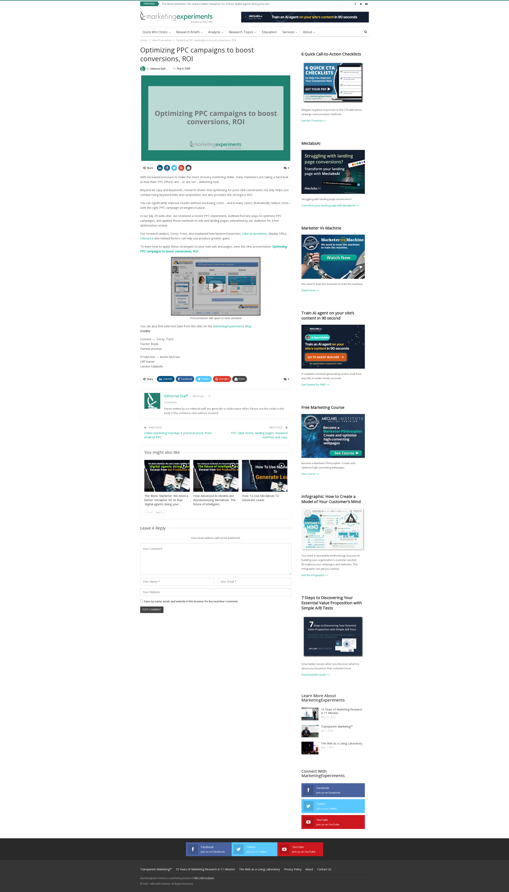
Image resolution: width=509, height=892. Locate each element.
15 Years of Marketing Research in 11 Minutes (341, 711)
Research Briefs (188, 32)
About (307, 32)
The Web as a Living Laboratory (341, 743)
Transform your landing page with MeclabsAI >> (330, 205)
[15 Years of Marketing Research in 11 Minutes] (310, 714)
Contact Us (324, 869)
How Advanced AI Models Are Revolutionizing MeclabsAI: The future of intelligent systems (215, 4)
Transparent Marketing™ (337, 726)
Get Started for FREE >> (315, 384)
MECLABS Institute (204, 878)
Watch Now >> (310, 290)
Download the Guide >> (315, 674)
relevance (146, 238)
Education (269, 32)
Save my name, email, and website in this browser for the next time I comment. (191, 601)
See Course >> (310, 474)
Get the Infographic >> (314, 575)
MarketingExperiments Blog (232, 326)
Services (288, 32)
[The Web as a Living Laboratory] (310, 748)
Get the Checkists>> (313, 120)
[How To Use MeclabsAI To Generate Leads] (264, 476)
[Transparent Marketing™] (310, 731)
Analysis (214, 32)
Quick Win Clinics (155, 32)
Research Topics (241, 32)
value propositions (254, 233)
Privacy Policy (292, 869)
